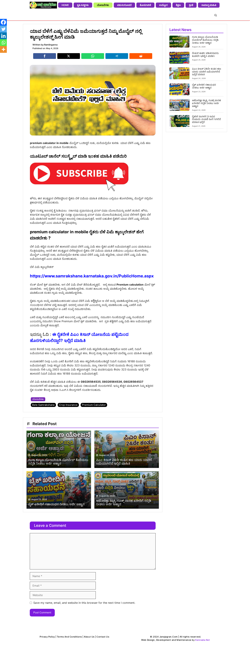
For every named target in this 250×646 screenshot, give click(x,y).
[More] (3, 49)
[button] (215, 15)
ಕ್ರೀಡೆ (191, 5)
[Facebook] (3, 22)
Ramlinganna (50, 44)
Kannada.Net (202, 640)
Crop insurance (68, 404)
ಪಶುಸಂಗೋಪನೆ (124, 5)
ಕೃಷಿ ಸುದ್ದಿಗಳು (83, 5)
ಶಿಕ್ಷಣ (178, 5)
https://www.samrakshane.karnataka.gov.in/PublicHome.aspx (92, 276)
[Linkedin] (3, 35)
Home (65, 5)
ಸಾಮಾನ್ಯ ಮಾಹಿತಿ (208, 5)
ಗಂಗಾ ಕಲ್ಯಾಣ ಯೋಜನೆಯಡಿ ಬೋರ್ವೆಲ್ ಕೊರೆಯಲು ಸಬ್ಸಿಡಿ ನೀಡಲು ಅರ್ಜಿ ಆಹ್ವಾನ (205, 39)
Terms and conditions (69, 636)
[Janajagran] (43, 5)
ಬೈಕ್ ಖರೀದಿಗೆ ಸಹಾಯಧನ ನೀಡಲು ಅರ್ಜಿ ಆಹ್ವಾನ (204, 86)
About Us (89, 636)
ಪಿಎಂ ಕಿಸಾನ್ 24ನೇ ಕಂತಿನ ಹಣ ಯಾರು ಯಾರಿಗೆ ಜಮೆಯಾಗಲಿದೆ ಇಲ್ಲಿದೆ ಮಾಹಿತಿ (206, 71)
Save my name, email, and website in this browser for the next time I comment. (84, 602)
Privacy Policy (47, 636)
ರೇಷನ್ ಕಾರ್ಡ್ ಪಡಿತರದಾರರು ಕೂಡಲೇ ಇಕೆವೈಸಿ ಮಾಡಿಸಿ (205, 54)
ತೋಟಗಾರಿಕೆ (145, 5)
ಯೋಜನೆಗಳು (103, 5)
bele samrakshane (43, 404)
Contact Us (102, 636)
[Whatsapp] (3, 42)
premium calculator (94, 404)
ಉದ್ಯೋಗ (163, 5)
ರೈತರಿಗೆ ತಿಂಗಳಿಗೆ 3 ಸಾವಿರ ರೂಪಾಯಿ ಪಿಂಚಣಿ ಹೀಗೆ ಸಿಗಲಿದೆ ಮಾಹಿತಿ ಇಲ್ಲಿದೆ (206, 119)
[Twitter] (3, 29)
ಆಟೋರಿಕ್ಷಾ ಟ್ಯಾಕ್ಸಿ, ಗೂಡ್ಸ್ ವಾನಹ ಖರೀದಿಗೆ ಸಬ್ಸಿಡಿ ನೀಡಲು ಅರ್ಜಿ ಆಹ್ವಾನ (206, 103)
